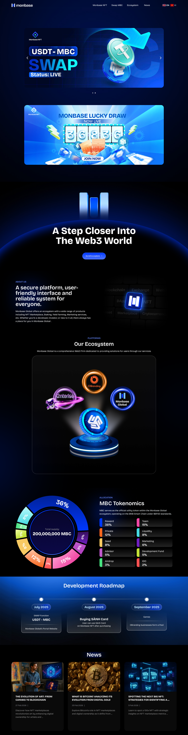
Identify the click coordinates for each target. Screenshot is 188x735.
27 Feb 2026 (21, 705)
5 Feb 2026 (133, 705)
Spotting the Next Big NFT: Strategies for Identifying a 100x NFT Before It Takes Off (147, 700)
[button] (27, 58)
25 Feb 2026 (77, 705)
